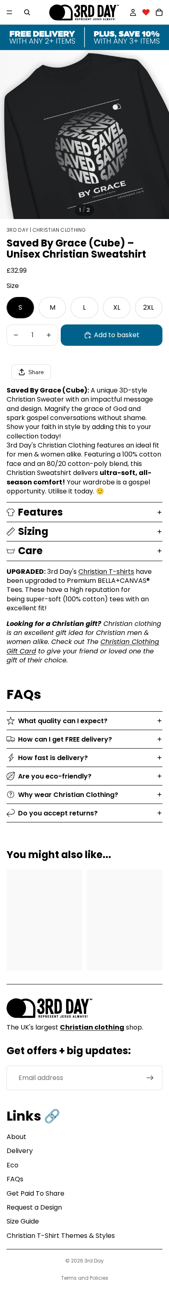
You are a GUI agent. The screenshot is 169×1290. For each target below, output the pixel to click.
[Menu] (9, 12)
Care (30, 550)
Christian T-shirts (106, 571)
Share (36, 372)
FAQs (15, 1179)
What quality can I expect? (62, 721)
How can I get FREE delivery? (65, 739)
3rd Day (94, 1260)
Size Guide (23, 1221)
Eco (12, 1165)
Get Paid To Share (35, 1193)
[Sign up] (150, 1078)
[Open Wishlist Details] (146, 12)
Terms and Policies (84, 1277)
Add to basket (116, 335)
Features (40, 512)
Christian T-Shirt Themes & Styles (61, 1235)
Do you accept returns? (58, 813)
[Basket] (159, 12)
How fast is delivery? (53, 758)
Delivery (20, 1150)
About (16, 1137)
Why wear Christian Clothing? (68, 794)
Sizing (33, 531)
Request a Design (34, 1207)
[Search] (27, 12)
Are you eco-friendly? (54, 776)
